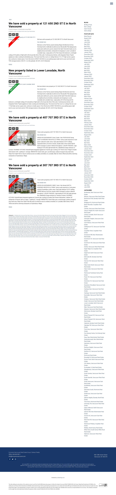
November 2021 (88, 153)
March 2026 (87, 48)
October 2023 (88, 107)
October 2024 (88, 82)
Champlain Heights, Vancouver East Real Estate (18, 218)
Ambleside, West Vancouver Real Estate (22, 215)
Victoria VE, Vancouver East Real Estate (28, 235)
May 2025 (87, 68)
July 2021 (86, 161)
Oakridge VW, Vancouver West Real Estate (35, 227)
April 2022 (87, 143)
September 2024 (89, 84)
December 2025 (88, 54)
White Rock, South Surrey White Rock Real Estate (25, 236)
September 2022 (89, 133)
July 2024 (86, 88)
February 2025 (88, 74)
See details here (41, 42)
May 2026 (87, 44)
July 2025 (86, 64)
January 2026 (88, 52)
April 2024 (87, 95)
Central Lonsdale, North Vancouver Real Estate (68, 216)
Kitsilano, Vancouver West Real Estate (27, 224)
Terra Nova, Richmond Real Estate (29, 234)
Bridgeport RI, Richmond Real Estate (69, 215)
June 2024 (87, 91)
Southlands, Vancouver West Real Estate (34, 232)
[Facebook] (10, 459)
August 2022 (87, 135)
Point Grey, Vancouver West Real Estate (50, 227)
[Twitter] (13, 459)
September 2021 (89, 157)
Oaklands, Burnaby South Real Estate (19, 227)
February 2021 (88, 171)
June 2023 (87, 115)
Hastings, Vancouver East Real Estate (63, 223)
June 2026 (87, 42)
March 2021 (87, 169)
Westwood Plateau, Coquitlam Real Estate (61, 235)
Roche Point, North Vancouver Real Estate (56, 230)
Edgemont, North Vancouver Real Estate (31, 220)
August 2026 (87, 38)
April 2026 (87, 46)
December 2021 (88, 151)
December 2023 (88, 103)
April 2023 (87, 119)
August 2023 (87, 111)
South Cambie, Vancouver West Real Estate (49, 231)
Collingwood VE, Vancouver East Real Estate (53, 218)
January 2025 (88, 76)
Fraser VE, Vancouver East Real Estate (61, 222)
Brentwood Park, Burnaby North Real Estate (53, 215)
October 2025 (88, 58)
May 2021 (87, 165)
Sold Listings (87, 31)
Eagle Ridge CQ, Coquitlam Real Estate (16, 220)
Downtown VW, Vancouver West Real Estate (52, 219)
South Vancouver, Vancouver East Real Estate (17, 232)
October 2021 (88, 155)
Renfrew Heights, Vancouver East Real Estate (65, 228)
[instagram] (15, 459)
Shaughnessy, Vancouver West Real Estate (32, 231)
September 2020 (89, 181)
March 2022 (87, 145)
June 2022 (87, 139)
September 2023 (89, 109)
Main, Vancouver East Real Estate (93, 307)
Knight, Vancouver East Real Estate (42, 224)
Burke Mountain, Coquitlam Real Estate (16, 216)
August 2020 (87, 183)
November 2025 (88, 56)
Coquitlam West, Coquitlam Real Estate (69, 218)
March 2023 (87, 121)
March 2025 (87, 72)
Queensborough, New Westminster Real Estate (32, 228)
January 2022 (88, 149)
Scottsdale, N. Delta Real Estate (18, 231)
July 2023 (86, 113)
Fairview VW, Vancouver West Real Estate (63, 220)
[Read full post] (22, 44)
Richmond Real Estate (28, 230)
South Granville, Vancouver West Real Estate (66, 231)
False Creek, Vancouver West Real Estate (30, 222)
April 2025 (87, 70)
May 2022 (87, 141)
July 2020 (86, 185)
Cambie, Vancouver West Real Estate (31, 216)
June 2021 (87, 163)
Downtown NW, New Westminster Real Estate (18, 219)
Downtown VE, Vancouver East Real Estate (35, 219)
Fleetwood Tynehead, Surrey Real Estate (46, 222)
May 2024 (87, 93)
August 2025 (87, 62)
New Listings (87, 27)
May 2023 (87, 117)
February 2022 (88, 147)
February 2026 (88, 50)
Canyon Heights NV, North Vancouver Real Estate (48, 216)
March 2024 (87, 97)
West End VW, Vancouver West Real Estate (44, 235)
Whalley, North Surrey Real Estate (93, 428)
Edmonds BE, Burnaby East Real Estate (47, 220)
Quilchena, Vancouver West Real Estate (49, 228)
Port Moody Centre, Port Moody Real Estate (67, 227)
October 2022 (88, 131)
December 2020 (88, 175)
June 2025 (87, 66)
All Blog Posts (88, 25)
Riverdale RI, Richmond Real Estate (40, 230)
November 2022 (88, 129)
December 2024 (88, 78)
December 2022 (88, 127)
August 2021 (87, 159)
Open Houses (88, 29)
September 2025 (89, 60)
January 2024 (88, 101)
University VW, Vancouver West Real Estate (45, 234)
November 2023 (88, 105)
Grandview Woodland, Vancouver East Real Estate (29, 223)
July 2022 (86, 137)
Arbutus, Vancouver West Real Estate (37, 215)
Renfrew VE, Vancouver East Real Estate (16, 230)
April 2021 (87, 167)
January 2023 (88, 125)
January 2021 (88, 173)
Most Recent (87, 36)
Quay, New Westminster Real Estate (16, 228)
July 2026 (86, 40)
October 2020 (88, 179)
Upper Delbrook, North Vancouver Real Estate (62, 234)
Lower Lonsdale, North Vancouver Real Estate (24, 31)
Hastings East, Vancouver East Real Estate (47, 223)
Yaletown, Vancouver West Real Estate (42, 236)
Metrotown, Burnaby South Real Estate (33, 226)
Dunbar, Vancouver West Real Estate (68, 219)
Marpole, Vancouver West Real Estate (19, 226)
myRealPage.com (61, 477)
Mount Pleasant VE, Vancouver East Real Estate (51, 226)
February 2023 (88, 123)
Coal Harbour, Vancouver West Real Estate (36, 218)
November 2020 (88, 177)
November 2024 (88, 80)
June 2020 (87, 187)
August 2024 (87, 86)
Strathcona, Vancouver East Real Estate (65, 232)
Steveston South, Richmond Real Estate (50, 232)
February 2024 (88, 99)
